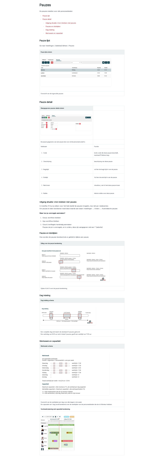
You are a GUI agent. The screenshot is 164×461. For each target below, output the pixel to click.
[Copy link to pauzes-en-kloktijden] (59, 233)
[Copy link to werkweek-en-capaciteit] (62, 341)
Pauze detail (47, 19)
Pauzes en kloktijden (53, 26)
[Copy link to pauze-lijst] (51, 40)
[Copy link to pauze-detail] (54, 102)
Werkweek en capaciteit (54, 33)
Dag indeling (50, 30)
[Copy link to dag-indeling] (51, 295)
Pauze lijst (46, 16)
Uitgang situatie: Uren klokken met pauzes (61, 23)
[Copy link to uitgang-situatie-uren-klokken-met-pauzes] (78, 202)
